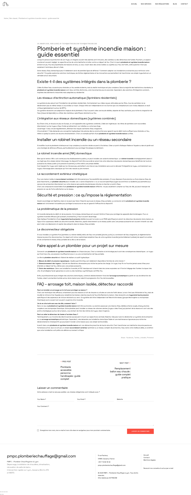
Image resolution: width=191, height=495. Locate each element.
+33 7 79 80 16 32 (104, 462)
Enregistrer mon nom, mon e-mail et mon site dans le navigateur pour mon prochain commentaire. (75, 430)
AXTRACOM (113, 478)
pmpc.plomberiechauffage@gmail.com (41, 456)
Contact (147, 457)
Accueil (146, 455)
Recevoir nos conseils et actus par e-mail (158, 468)
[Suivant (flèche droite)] (3, 494)
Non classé (13, 18)
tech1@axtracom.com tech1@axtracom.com (79, 44)
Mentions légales (150, 460)
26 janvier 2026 (43, 44)
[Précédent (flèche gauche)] (1, 494)
